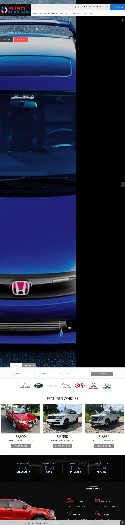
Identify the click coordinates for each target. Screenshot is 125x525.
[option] (62, 183)
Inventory (43, 13)
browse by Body (29, 365)
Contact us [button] (86, 13)
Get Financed (55, 41)
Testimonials (74, 13)
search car (16, 365)
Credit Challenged (65, 40)
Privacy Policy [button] (98, 523)
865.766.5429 (118, 7)
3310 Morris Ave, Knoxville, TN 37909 (96, 6)
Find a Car (64, 13)
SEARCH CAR (102, 374)
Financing (54, 13)
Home (35, 13)
